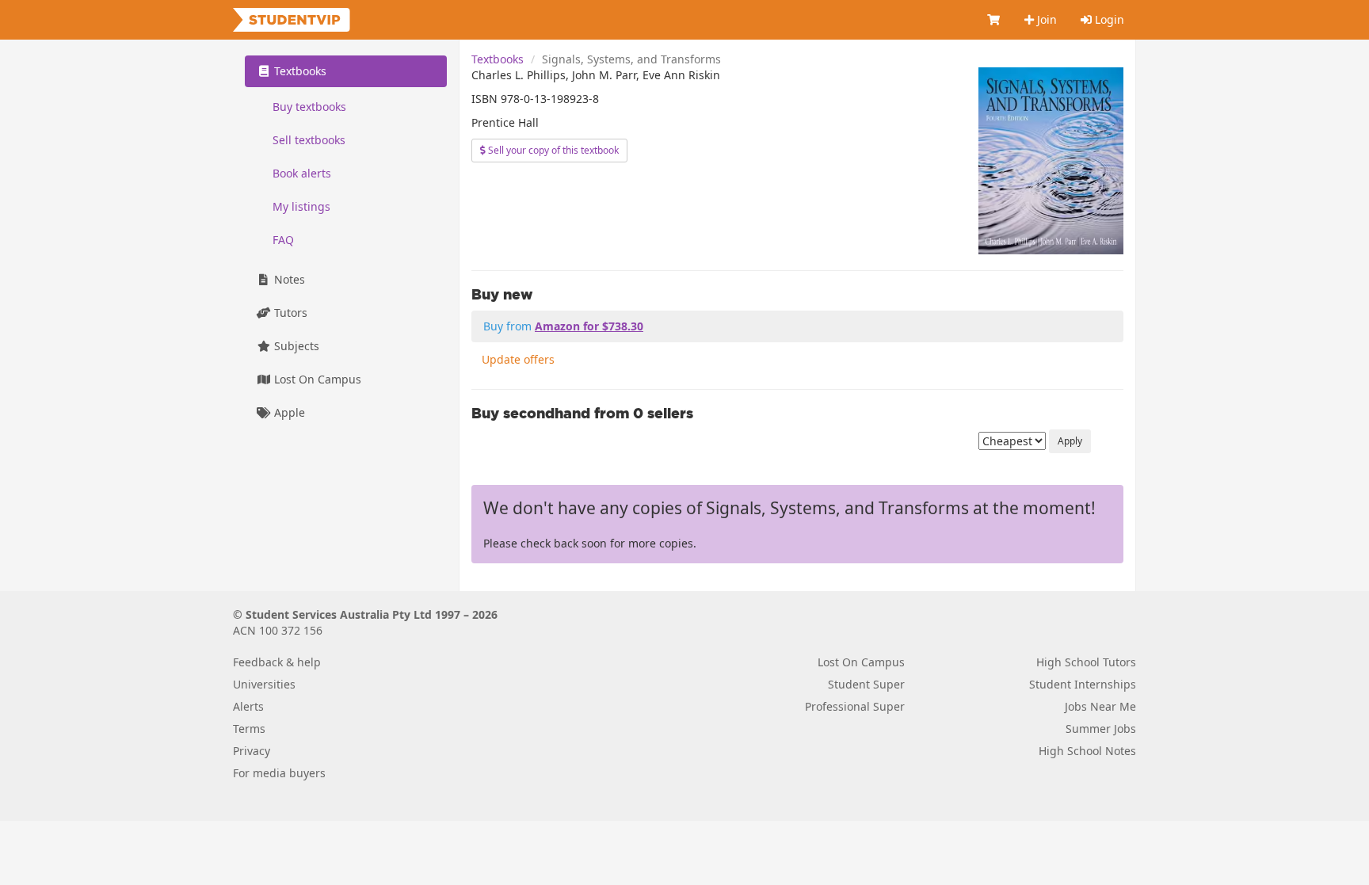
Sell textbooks (309, 139)
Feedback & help (277, 661)
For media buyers (279, 772)
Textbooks (497, 59)
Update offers (518, 359)
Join (1045, 19)
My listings (301, 206)
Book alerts (302, 173)
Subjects (295, 345)
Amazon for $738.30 (589, 326)
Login (1108, 19)
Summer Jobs (1101, 728)
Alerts (248, 706)
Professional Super (855, 706)
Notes (288, 279)
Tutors (289, 312)
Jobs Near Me (1100, 706)
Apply (1070, 441)
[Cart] (994, 20)
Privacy (251, 750)
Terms (249, 728)
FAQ (283, 239)
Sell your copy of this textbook (552, 150)
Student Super (866, 684)
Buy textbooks (309, 106)
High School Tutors (1086, 661)
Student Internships (1082, 684)
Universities (264, 684)
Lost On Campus (316, 379)
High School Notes (1087, 750)
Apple (288, 412)
